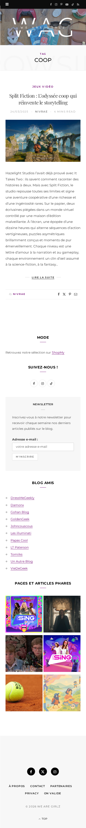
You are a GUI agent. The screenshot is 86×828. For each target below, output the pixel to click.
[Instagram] (55, 771)
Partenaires (61, 786)
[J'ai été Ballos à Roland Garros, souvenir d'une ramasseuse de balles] (24, 694)
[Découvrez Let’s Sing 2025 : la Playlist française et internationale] (61, 654)
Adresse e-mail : (25, 439)
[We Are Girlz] (43, 27)
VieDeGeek (19, 568)
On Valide (52, 793)
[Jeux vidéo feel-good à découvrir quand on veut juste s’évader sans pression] (61, 694)
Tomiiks (16, 554)
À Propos (17, 786)
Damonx (17, 505)
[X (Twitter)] (43, 771)
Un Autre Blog (22, 561)
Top (44, 818)
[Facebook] (59, 294)
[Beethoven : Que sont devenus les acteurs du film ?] (24, 654)
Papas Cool (19, 540)
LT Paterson (20, 547)
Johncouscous (22, 526)
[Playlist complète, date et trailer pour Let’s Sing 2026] (24, 615)
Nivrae (41, 111)
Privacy (32, 793)
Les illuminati (21, 533)
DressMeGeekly (22, 498)
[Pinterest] (70, 294)
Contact (37, 786)
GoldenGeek (20, 519)
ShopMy (58, 352)
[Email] (75, 294)
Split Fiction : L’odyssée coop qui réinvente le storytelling (43, 99)
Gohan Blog (20, 512)
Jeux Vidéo (43, 86)
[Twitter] (64, 294)
